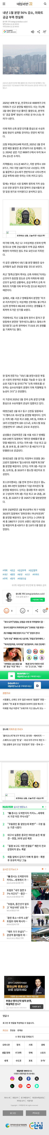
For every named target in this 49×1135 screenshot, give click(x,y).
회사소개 (7, 1097)
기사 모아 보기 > (22, 596)
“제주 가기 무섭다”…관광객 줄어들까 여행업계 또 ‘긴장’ (18, 935)
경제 (43, 1044)
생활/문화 (6, 1052)
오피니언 (6, 1044)
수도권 (18, 1060)
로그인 (13, 1113)
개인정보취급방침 (38, 1097)
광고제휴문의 (25, 1097)
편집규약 (15, 1097)
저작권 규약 (20, 1101)
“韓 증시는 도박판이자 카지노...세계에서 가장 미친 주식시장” (17, 880)
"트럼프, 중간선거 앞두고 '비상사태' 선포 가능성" (18, 907)
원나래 (12, 729)
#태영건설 (22, 578)
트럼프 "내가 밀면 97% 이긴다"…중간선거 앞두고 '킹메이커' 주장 (18, 893)
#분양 (20, 574)
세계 (6, 1060)
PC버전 (36, 1113)
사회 (30, 1044)
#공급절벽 (33, 570)
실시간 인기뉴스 (10, 869)
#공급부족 (22, 570)
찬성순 (12, 1030)
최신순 (5, 1030)
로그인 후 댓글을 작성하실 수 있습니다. (18, 1022)
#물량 (12, 574)
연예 (30, 1052)
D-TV (43, 1060)
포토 (30, 1060)
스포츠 (43, 1052)
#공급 (12, 570)
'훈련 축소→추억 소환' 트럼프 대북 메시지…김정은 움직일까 (17, 921)
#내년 (5, 574)
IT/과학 (18, 1052)
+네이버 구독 (38, 600)
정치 (18, 1044)
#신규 (27, 574)
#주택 (5, 578)
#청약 (12, 578)
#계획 (5, 570)
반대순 (20, 1030)
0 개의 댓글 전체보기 (25, 1036)
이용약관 (30, 1101)
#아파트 (36, 574)
